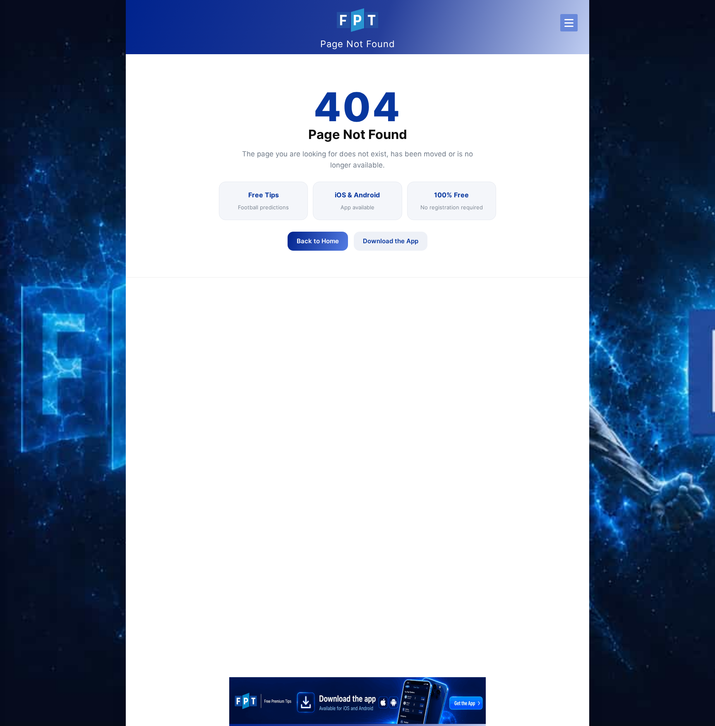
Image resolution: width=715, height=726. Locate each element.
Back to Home (318, 241)
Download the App (390, 241)
